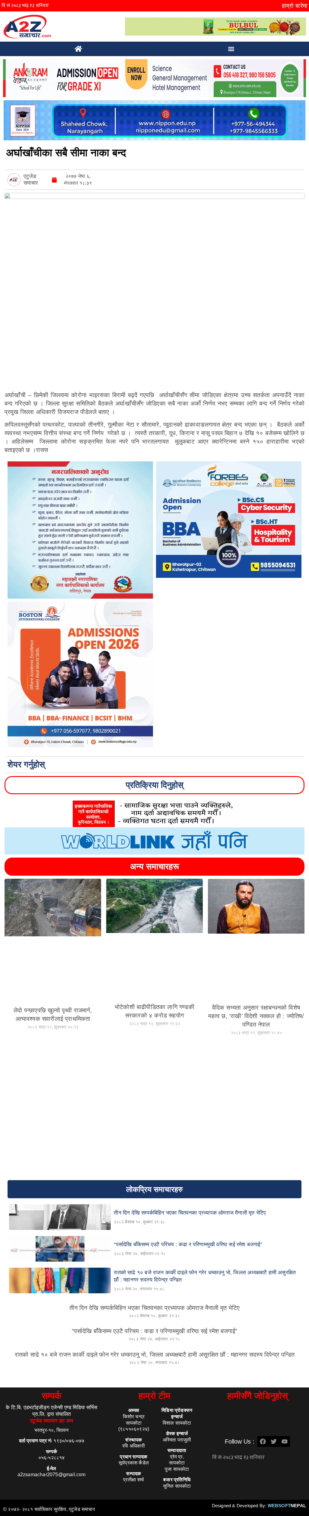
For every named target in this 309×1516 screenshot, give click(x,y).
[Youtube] (284, 1441)
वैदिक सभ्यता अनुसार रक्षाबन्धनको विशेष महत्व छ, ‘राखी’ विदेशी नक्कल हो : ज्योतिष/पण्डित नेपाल (256, 1016)
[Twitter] (273, 1441)
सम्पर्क (51, 1396)
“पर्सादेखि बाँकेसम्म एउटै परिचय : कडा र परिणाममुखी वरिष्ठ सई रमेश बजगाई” (154, 1331)
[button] (231, 49)
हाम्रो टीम (154, 1396)
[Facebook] (262, 1441)
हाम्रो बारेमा (294, 5)
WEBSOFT (287, 1505)
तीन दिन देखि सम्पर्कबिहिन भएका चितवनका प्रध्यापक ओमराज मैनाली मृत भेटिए (154, 1307)
